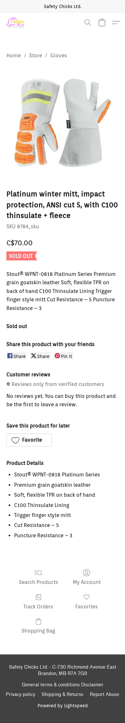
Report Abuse (104, 694)
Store (35, 55)
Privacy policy (20, 694)
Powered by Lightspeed (63, 705)
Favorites (86, 607)
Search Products (38, 582)
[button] (16, 22)
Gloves (58, 55)
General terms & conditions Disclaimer (63, 685)
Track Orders (38, 607)
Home (13, 55)
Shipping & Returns (62, 694)
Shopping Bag (38, 631)
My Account (87, 582)
